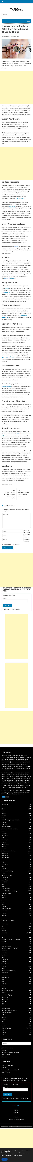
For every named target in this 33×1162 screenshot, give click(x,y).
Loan (3, 866)
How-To (4, 846)
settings (19, 1155)
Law (3, 860)
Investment (5, 857)
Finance (10, 484)
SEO (3, 884)
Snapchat (4, 886)
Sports (4, 897)
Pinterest (5, 877)
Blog (3, 809)
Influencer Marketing (9, 851)
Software (4, 895)
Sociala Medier (6, 893)
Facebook (4, 831)
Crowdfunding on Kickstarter (11, 820)
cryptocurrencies (6, 386)
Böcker (4, 811)
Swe (3, 902)
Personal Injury (7, 875)
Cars (3, 817)
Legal (3, 862)
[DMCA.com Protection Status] (5, 797)
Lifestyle (5, 864)
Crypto (4, 822)
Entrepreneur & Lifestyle (10, 828)
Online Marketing (7, 871)
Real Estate (5, 880)
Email (4, 598)
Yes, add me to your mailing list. (11, 544)
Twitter (7, 288)
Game (3, 837)
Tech (3, 904)
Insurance (5, 855)
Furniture (5, 835)
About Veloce (6, 1054)
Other (3, 873)
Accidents (5, 804)
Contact (4, 1050)
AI (2, 806)
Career (4, 815)
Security (4, 882)
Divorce (4, 824)
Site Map (4, 1057)
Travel (4, 913)
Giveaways (5, 840)
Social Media (6, 888)
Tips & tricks (6, 908)
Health (4, 842)
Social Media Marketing (9, 891)
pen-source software (8, 357)
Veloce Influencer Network (10, 1052)
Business (4, 813)
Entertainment (6, 826)
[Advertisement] (16, 87)
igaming (4, 848)
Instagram (5, 853)
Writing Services (7, 1048)
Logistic (4, 868)
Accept (4, 1159)
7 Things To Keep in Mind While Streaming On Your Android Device (9, 494)
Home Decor (5, 844)
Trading (4, 911)
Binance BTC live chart (10, 278)
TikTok (4, 906)
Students (4, 899)
